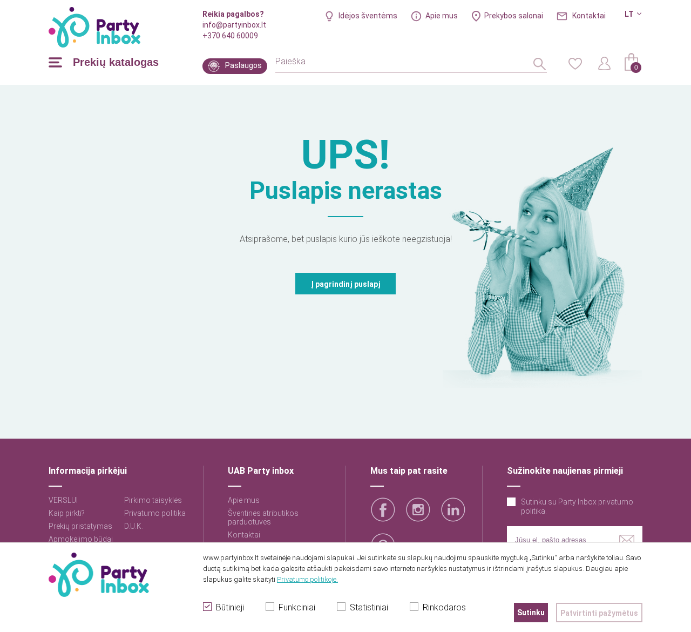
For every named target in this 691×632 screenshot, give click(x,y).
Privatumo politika (155, 513)
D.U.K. (133, 526)
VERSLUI (63, 500)
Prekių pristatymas (80, 526)
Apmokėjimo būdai (81, 539)
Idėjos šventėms (367, 15)
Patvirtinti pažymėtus (599, 613)
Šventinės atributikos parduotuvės (263, 517)
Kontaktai (589, 15)
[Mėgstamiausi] (575, 63)
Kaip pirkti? (67, 513)
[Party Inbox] (94, 27)
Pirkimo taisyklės (153, 500)
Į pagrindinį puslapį (346, 284)
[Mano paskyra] (605, 63)
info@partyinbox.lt (234, 25)
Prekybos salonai (513, 15)
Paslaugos (243, 65)
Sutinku (531, 612)
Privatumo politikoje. (307, 579)
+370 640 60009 (230, 35)
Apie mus (441, 15)
